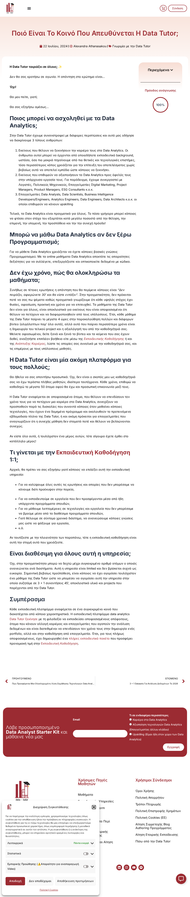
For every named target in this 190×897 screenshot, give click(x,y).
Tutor (20, 619)
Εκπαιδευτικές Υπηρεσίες (96, 801)
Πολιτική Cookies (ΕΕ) (151, 817)
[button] (94, 807)
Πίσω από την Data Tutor (153, 841)
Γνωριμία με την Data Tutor (131, 46)
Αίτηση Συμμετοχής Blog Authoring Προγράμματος (153, 826)
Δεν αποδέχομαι (40, 881)
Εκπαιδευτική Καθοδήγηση (93, 452)
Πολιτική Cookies (49, 889)
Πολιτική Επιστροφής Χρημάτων (158, 811)
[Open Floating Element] (181, 879)
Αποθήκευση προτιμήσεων (75, 881)
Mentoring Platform (91, 808)
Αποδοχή (15, 881)
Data (13, 619)
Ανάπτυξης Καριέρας (30, 343)
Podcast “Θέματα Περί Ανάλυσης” (94, 823)
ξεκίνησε (31, 619)
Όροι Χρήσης (144, 791)
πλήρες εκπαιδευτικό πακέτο (89, 638)
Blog (81, 814)
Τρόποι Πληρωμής (148, 804)
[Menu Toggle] (29, 8)
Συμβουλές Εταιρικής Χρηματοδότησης (93, 833)
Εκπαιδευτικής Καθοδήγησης (104, 339)
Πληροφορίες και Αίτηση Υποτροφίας (95, 844)
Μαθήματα (85, 794)
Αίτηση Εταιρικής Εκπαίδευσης (156, 834)
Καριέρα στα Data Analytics (150, 719)
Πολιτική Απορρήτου (149, 797)
